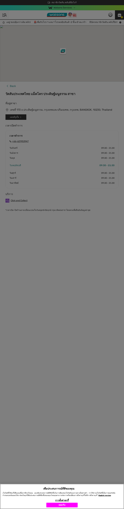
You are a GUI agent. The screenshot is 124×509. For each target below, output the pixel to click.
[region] (62, 496)
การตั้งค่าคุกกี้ (62, 500)
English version (104, 495)
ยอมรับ (62, 505)
